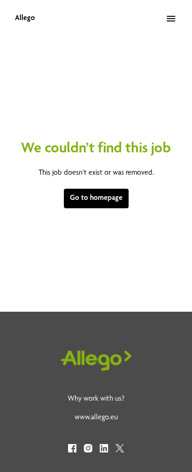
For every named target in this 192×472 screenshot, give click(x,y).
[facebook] (72, 448)
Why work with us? (96, 399)
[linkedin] (104, 448)
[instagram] (88, 448)
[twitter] (120, 448)
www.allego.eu (96, 418)
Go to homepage (96, 198)
